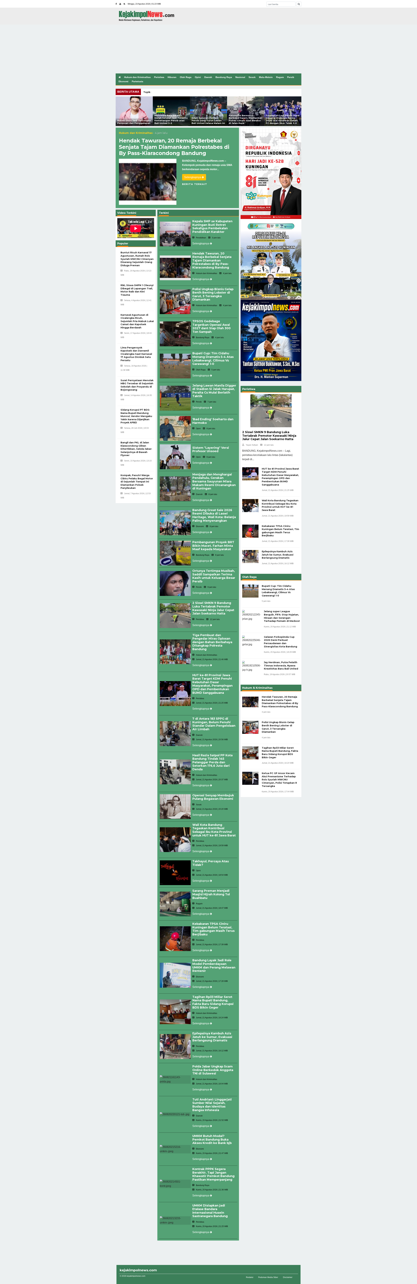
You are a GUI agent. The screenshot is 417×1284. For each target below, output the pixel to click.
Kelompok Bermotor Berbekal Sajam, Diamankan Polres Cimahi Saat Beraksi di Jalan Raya (245, 119)
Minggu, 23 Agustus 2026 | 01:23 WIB (144, 4)
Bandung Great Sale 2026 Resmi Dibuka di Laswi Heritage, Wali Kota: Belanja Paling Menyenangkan (214, 515)
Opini (198, 77)
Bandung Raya (224, 77)
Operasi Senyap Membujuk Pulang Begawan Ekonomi (213, 797)
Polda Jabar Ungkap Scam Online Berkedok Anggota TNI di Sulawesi (212, 1070)
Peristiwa (159, 77)
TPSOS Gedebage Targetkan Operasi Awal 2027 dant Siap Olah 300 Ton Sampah (211, 326)
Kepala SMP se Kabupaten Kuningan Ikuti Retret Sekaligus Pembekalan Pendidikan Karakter (212, 226)
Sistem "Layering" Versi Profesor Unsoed (210, 449)
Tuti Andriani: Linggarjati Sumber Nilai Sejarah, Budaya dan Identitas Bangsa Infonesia (212, 1105)
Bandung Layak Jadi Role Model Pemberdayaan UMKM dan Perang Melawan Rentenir (213, 966)
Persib (290, 77)
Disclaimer (287, 1277)
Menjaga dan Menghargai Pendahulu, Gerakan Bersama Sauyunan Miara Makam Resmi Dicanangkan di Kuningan (214, 481)
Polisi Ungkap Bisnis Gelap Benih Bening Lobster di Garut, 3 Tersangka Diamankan (212, 294)
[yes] (298, 4)
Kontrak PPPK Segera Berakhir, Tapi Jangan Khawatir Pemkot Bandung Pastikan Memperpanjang (213, 1174)
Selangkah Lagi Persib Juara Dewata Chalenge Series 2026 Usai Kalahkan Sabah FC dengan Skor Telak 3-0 (282, 119)
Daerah (208, 77)
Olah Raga (185, 77)
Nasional (240, 77)
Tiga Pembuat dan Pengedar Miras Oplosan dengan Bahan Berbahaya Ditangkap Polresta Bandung (212, 642)
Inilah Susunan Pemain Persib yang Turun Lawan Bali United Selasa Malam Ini (208, 120)
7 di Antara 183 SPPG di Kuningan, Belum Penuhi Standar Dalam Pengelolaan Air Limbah (213, 724)
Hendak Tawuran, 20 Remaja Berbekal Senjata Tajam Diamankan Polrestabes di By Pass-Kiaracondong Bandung (174, 146)
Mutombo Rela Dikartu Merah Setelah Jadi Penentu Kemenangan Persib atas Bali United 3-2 (171, 119)
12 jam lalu (269, 445)
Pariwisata (137, 81)
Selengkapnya (193, 177)
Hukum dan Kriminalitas (137, 77)
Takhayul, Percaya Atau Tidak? (210, 863)
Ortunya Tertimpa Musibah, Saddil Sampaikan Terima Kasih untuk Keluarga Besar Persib (213, 576)
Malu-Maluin (266, 77)
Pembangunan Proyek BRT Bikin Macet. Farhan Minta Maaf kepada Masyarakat (213, 545)
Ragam (280, 77)
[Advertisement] (208, 49)
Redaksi (249, 1277)
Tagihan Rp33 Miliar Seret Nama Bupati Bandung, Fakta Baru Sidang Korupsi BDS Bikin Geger (213, 1002)
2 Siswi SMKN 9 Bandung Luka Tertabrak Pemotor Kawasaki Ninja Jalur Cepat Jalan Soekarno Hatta (213, 608)
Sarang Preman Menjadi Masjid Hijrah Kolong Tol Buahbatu (211, 894)
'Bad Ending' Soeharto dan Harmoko (212, 421)
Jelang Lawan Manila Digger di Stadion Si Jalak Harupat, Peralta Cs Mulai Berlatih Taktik (214, 391)
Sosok (252, 77)
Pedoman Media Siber (268, 1277)
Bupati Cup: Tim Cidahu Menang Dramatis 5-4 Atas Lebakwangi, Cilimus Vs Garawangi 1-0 (213, 359)
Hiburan (172, 77)
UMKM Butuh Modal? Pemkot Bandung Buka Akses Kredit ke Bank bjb (212, 1139)
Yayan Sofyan (252, 445)
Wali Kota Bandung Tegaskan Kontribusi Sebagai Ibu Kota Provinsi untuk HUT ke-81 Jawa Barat (214, 830)
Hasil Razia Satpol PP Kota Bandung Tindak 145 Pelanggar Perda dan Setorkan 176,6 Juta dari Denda (212, 762)
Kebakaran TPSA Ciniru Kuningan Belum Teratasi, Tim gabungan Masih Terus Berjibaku (213, 929)
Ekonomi (123, 81)
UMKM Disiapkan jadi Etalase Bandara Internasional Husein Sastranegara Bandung (210, 1211)
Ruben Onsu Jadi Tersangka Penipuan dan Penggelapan (134, 121)
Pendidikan (201, 238)
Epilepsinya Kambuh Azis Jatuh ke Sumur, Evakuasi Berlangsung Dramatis (212, 1037)
